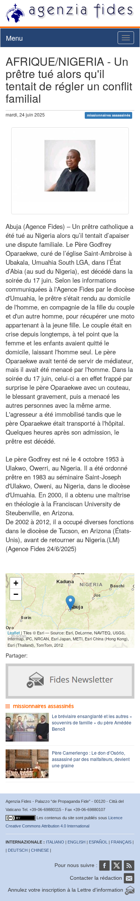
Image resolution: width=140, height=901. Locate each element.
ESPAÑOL (98, 842)
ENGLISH (76, 842)
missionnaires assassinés (108, 115)
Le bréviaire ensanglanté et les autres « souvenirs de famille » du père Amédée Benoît (92, 722)
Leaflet (13, 633)
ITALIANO (55, 842)
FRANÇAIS (121, 842)
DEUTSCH (18, 850)
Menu (14, 38)
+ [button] (15, 583)
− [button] (15, 594)
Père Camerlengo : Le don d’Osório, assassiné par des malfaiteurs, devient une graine (91, 758)
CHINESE (40, 850)
